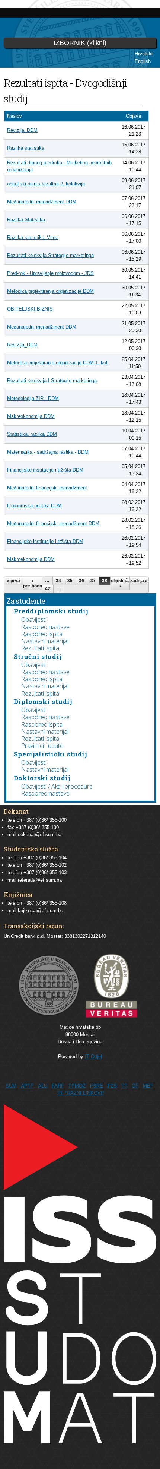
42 (47, 588)
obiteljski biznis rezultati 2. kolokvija (46, 184)
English (143, 61)
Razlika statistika (25, 148)
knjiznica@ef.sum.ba (40, 910)
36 (81, 580)
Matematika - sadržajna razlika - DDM (48, 452)
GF (135, 1086)
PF (60, 1093)
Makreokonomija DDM (31, 416)
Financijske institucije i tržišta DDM (45, 470)
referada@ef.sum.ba (40, 880)
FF (124, 1086)
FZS (112, 1086)
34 (58, 580)
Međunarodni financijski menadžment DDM (53, 523)
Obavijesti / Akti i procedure (57, 786)
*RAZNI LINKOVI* (84, 1093)
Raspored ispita (42, 634)
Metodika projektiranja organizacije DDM (50, 291)
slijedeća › (120, 583)
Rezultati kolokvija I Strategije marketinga (52, 380)
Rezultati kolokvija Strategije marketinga (50, 255)
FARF (58, 1086)
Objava (133, 116)
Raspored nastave (45, 627)
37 (93, 580)
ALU (42, 1086)
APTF (27, 1086)
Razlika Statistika (26, 219)
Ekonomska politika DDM (34, 505)
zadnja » (139, 580)
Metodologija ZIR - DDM (33, 398)
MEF (148, 1086)
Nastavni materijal (44, 641)
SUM (11, 1086)
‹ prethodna (32, 583)
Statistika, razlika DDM (32, 434)
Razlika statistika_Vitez (32, 237)
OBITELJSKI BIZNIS (30, 309)
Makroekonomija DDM (31, 559)
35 (70, 580)
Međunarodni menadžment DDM (41, 201)
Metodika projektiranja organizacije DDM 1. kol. (58, 362)
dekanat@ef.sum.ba (39, 834)
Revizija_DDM (22, 130)
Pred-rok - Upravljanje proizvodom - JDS (50, 273)
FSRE (96, 1086)
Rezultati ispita (40, 648)
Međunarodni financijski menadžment (47, 488)
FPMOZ (77, 1086)
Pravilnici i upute (42, 746)
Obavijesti (34, 619)
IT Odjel (93, 1056)
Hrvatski (144, 54)
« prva (13, 580)
